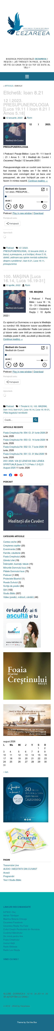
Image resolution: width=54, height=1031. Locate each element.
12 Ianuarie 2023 (36, 251)
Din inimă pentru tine (13, 936)
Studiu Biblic (9, 593)
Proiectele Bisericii (12, 578)
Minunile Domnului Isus (14, 567)
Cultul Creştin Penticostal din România (21, 929)
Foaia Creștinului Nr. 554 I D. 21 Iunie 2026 (24, 432)
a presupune (16, 254)
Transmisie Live (11, 865)
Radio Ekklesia (10, 946)
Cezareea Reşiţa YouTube (15, 925)
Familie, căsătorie (11, 552)
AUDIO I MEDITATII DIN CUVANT (20, 868)
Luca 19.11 (38, 260)
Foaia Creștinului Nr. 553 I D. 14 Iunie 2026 (24, 439)
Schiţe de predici (11, 585)
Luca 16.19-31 (42, 409)
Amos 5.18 (40, 254)
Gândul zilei (9, 560)
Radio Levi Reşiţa (11, 949)
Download (38, 213)
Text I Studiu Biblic (12, 879)
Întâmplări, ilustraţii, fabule (15, 563)
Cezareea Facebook (13, 922)
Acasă (6, 872)
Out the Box (31, 1022)
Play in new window (22, 213)
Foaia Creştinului (11, 556)
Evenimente (9, 549)
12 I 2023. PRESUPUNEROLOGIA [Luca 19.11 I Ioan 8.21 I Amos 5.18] (26, 106)
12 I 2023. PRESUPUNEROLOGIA (15, 249)
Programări (8, 876)
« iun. (6, 771)
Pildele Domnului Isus (13, 571)
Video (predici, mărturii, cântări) (18, 597)
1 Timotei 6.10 (25, 406)
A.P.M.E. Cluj (9, 911)
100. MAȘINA (40, 406)
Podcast (10, 247)
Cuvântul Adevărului (12, 932)
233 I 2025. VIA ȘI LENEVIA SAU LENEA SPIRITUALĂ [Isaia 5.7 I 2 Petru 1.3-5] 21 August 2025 (23, 464)
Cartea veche (9, 541)
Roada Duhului (10, 582)
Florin (29, 117)
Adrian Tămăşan (11, 915)
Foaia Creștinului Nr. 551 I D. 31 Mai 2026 (23, 453)
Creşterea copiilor (12, 545)
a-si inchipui (28, 254)
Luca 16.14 (29, 409)
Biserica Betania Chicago (15, 918)
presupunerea (10, 263)
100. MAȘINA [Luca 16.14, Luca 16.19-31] (24, 278)
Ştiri (5, 589)
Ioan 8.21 (27, 260)
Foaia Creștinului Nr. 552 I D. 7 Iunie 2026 (23, 446)
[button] (27, 76)
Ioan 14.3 (7, 409)
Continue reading (38, 180)
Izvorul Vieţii (9, 943)
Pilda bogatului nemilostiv (15, 412)
